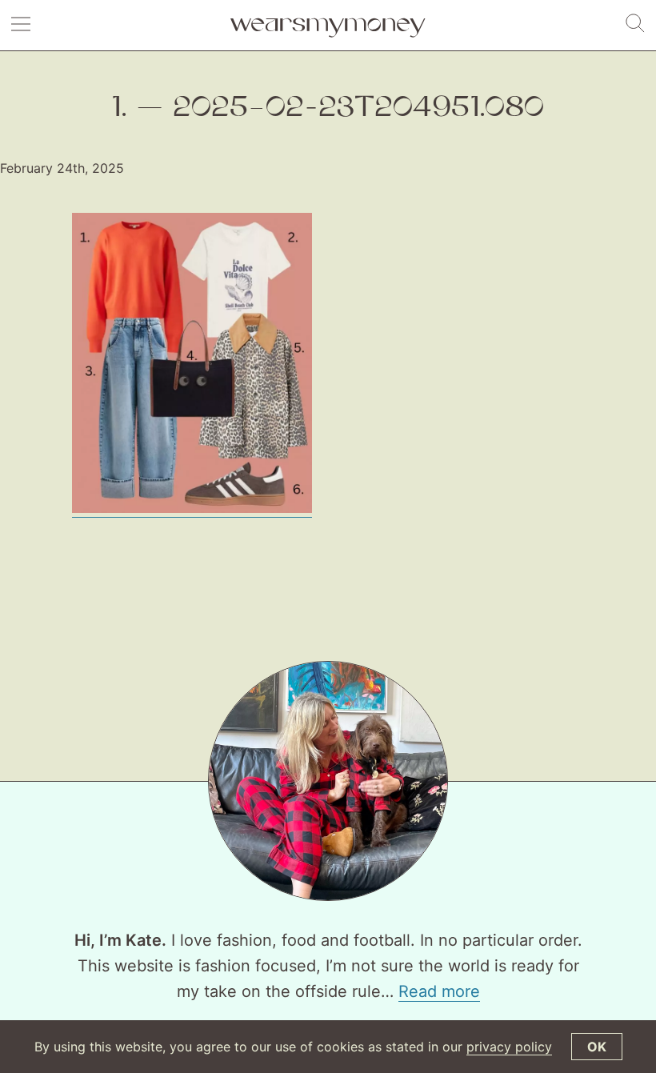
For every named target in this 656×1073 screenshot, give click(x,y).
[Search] (635, 24)
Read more (439, 991)
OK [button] (596, 1047)
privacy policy (509, 1047)
